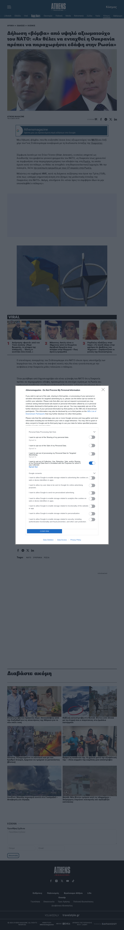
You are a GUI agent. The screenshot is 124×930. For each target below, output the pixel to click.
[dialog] (62, 465)
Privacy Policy (75, 540)
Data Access (62, 540)
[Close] (104, 390)
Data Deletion (48, 540)
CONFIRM (44, 531)
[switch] (92, 437)
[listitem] (62, 432)
